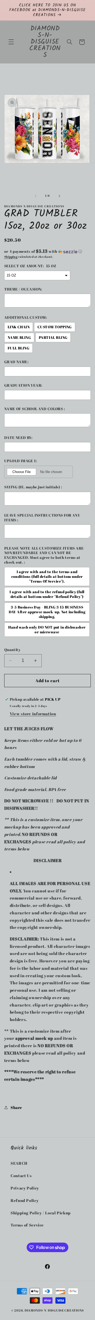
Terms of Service (27, 1225)
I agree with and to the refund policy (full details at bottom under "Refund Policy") (47, 594)
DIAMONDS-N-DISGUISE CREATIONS (54, 1310)
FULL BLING (18, 348)
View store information (33, 713)
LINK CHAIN (19, 327)
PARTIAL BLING (53, 337)
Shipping (11, 257)
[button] (11, 42)
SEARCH (19, 1163)
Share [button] (16, 1107)
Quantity (12, 649)
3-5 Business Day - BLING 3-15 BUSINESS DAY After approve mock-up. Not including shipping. (47, 612)
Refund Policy (25, 1200)
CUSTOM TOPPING (54, 327)
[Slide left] (35, 196)
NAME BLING (19, 337)
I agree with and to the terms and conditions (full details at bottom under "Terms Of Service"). (47, 576)
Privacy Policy (25, 1188)
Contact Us (21, 1175)
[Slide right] (59, 196)
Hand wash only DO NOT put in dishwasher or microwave (47, 629)
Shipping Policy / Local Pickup (41, 1212)
